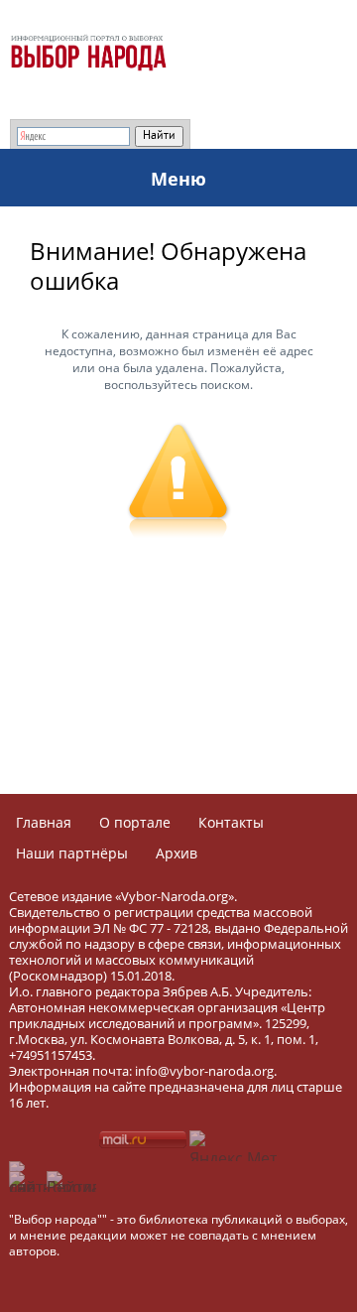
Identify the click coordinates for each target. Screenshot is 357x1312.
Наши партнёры (72, 853)
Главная (43, 822)
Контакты (231, 822)
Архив (176, 853)
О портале (135, 822)
